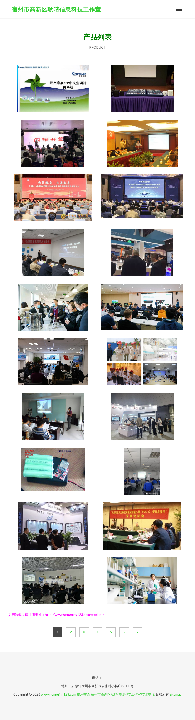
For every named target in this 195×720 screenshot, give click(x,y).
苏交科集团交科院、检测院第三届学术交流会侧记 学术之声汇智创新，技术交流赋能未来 (53, 253)
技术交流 (83, 694)
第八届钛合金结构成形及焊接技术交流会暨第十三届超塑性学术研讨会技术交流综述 (142, 198)
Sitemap (176, 694)
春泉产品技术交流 (53, 89)
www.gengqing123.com (58, 694)
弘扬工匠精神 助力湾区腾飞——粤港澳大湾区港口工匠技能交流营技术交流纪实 (53, 143)
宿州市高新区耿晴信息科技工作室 (56, 9)
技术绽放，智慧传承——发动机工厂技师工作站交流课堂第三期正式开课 (142, 472)
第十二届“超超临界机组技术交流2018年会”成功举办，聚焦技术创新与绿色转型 (142, 362)
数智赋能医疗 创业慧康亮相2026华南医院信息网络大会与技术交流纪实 (142, 417)
